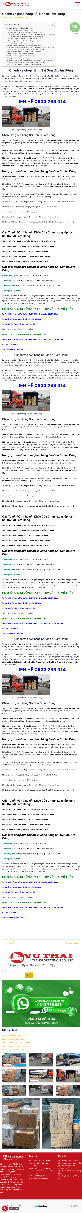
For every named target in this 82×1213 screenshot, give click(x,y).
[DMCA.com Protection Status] (40, 1206)
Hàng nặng (8, 275)
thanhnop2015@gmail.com (16, 349)
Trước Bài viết (8, 943)
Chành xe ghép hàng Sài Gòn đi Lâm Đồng (18, 28)
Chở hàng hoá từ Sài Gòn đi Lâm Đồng (16, 1043)
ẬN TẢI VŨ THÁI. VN (61, 78)
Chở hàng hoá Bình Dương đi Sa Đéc (15, 1035)
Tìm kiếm (5, 971)
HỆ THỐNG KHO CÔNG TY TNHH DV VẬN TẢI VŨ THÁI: (24, 39)
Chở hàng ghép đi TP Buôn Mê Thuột (15, 1050)
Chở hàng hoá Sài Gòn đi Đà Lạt (13, 1039)
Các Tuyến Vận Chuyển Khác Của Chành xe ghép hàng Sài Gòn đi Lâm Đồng (31, 34)
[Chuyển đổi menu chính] (77, 4)
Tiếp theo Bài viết (72, 943)
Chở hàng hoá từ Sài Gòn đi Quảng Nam (16, 1046)
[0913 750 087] (5, 1208)
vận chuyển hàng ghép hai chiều (52, 86)
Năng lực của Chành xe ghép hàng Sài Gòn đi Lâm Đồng (24, 32)
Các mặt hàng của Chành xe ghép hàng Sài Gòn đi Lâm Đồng (26, 36)
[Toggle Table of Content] (51, 25)
